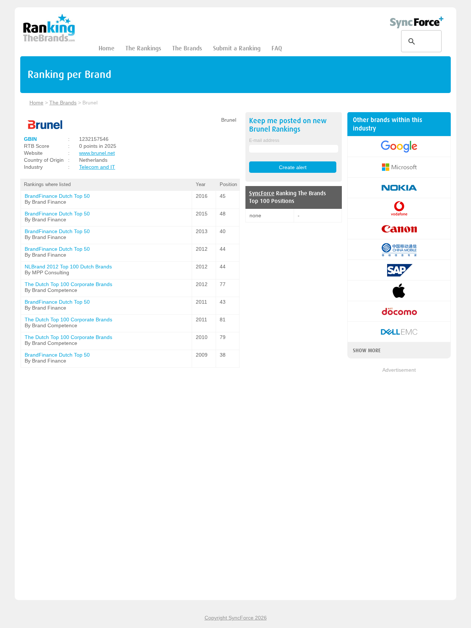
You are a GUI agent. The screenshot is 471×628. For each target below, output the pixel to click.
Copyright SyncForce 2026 (236, 618)
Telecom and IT (97, 167)
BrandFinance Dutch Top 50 (57, 196)
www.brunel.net (97, 153)
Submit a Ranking (237, 48)
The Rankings (143, 48)
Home (106, 48)
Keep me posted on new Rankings (288, 125)
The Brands (187, 48)
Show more (366, 350)
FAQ (277, 48)
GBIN (30, 139)
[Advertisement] (399, 484)
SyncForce (262, 193)
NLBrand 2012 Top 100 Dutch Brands (68, 267)
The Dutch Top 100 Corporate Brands (68, 284)
